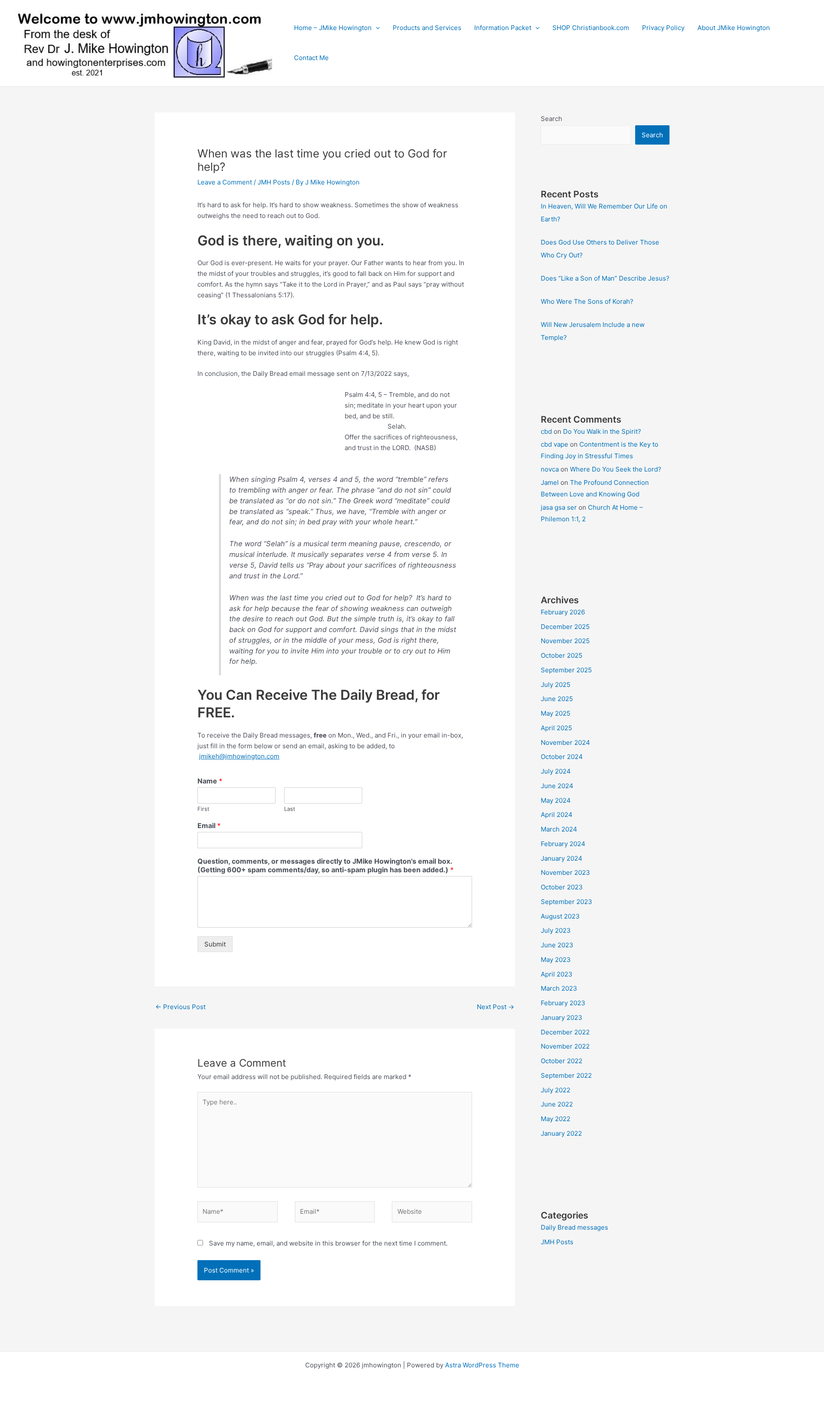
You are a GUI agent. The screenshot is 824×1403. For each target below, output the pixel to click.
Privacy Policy (663, 28)
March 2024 (559, 829)
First (203, 808)
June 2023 (557, 945)
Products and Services (427, 28)
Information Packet (502, 28)
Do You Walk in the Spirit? (602, 431)
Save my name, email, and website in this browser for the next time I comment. (328, 1243)
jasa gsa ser (559, 507)
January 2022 (561, 1133)
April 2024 (557, 814)
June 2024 (557, 786)
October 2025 (561, 655)
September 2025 (566, 670)
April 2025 (556, 728)
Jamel (550, 482)
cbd (546, 431)
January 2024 (561, 858)
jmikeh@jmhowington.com (239, 756)
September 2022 (566, 1075)
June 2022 (557, 1104)
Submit (215, 944)
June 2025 (557, 699)
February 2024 (563, 844)
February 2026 (563, 612)
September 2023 (566, 902)
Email (209, 825)
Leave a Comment (224, 182)
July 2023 (556, 930)
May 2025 (555, 713)
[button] (376, 28)
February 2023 (563, 1003)
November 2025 (565, 641)
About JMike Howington (733, 28)
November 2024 (565, 742)
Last (289, 808)
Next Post (495, 1007)
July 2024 (556, 771)
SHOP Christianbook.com (590, 28)
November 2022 (565, 1046)
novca (550, 469)
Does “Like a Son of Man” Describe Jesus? (605, 278)
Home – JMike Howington (333, 28)
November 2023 (565, 872)
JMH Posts (274, 182)
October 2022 (561, 1061)
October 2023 (562, 887)
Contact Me (311, 58)
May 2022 (555, 1119)
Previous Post (180, 1007)
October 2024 (562, 757)
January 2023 (561, 1017)
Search (551, 119)
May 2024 (556, 800)
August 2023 (560, 916)
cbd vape (554, 444)
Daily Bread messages (574, 1227)
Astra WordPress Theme (482, 1365)
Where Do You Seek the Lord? (615, 469)
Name (209, 781)
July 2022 (555, 1090)
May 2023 (556, 959)
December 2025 (565, 627)
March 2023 (559, 988)
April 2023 (557, 974)
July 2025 (555, 684)
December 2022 (565, 1032)
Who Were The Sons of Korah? (587, 301)
